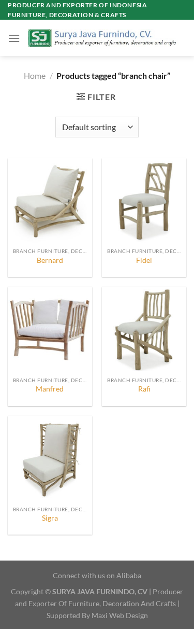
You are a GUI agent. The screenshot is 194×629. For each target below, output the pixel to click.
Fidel (144, 260)
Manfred (50, 389)
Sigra (50, 518)
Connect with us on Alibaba (97, 575)
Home (35, 75)
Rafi (144, 389)
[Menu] (14, 38)
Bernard (50, 260)
